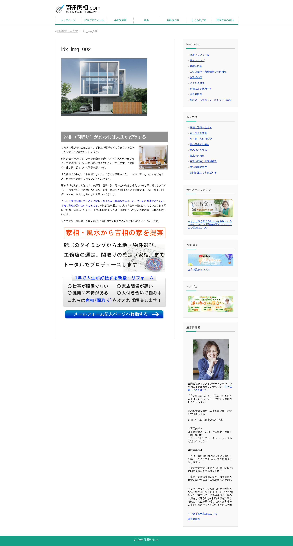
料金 (146, 20)
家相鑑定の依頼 (225, 20)
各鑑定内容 (120, 20)
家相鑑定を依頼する (201, 88)
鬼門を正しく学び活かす (203, 172)
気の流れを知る (198, 150)
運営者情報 (196, 94)
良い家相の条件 (198, 167)
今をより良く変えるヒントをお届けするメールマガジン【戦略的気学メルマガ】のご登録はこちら (210, 224)
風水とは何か (197, 155)
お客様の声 (173, 20)
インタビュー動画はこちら (202, 513)
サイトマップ (197, 60)
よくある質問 (199, 20)
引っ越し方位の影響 (201, 138)
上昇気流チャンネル (199, 269)
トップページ (68, 20)
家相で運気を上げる (201, 127)
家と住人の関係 (198, 133)
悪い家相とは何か (199, 144)
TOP (67, 31)
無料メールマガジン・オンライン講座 (210, 100)
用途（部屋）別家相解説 (203, 161)
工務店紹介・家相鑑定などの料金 (208, 71)
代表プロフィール (94, 20)
